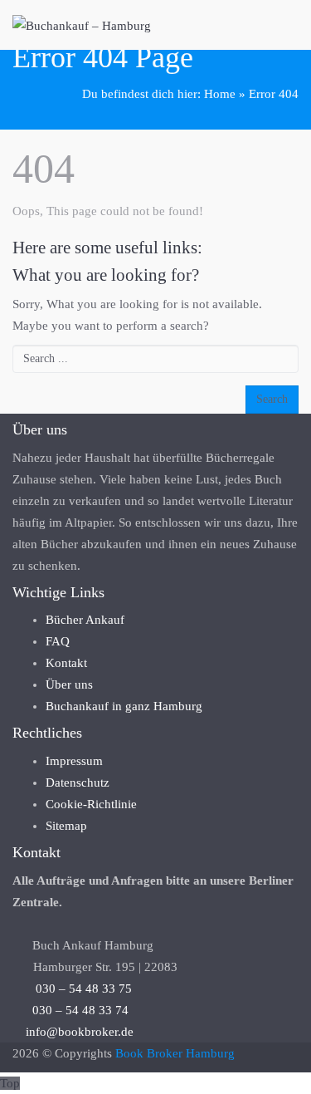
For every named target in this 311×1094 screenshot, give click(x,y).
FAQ (58, 641)
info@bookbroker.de (80, 1031)
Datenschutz (77, 782)
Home (220, 94)
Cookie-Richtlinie (91, 804)
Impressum (74, 761)
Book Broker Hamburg (175, 1053)
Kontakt (66, 663)
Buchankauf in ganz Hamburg (124, 706)
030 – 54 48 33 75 (77, 988)
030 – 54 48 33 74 (75, 1010)
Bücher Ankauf (85, 619)
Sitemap (66, 825)
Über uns (69, 684)
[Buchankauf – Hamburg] (81, 25)
